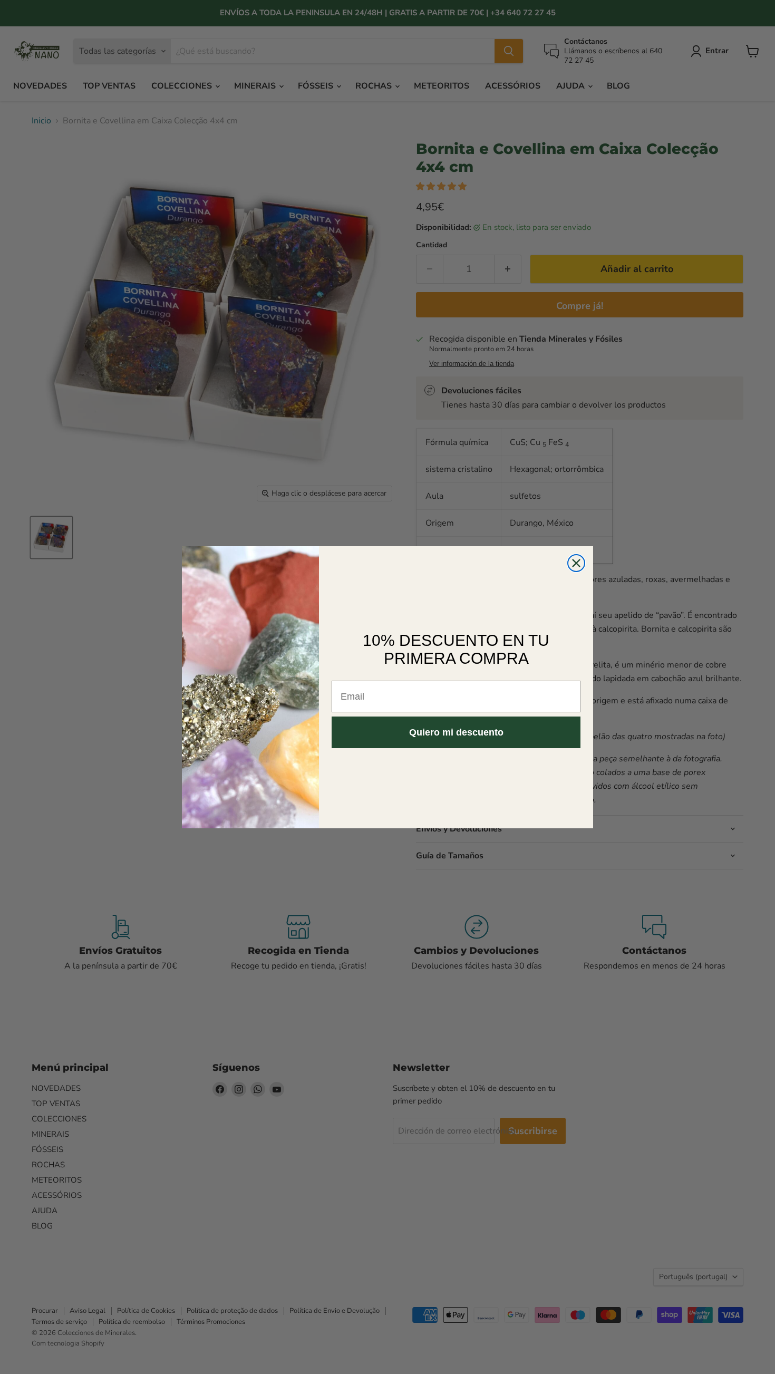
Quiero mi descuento (456, 732)
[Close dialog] (576, 563)
